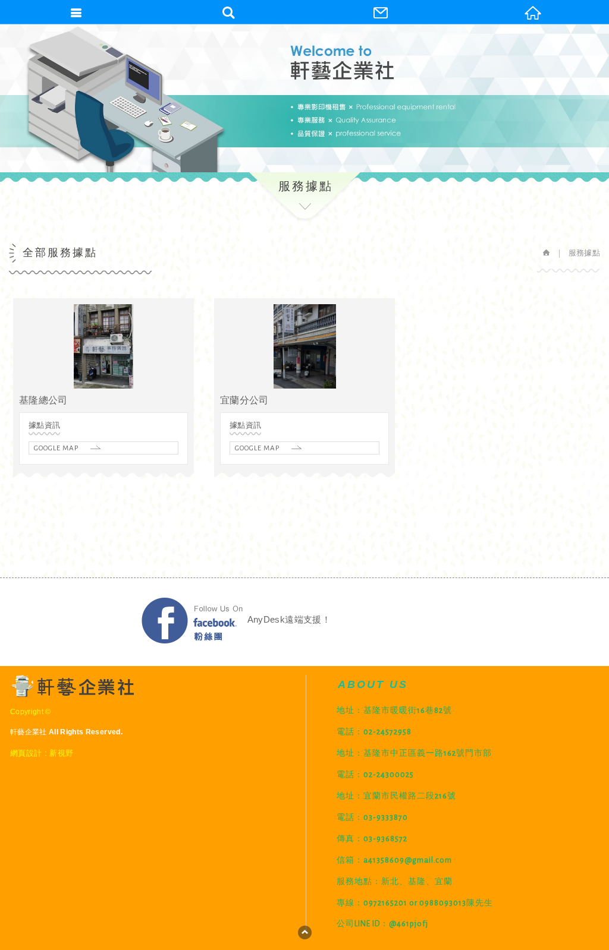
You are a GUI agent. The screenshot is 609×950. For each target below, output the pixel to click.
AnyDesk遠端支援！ (289, 620)
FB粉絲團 (192, 620)
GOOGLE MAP (56, 448)
